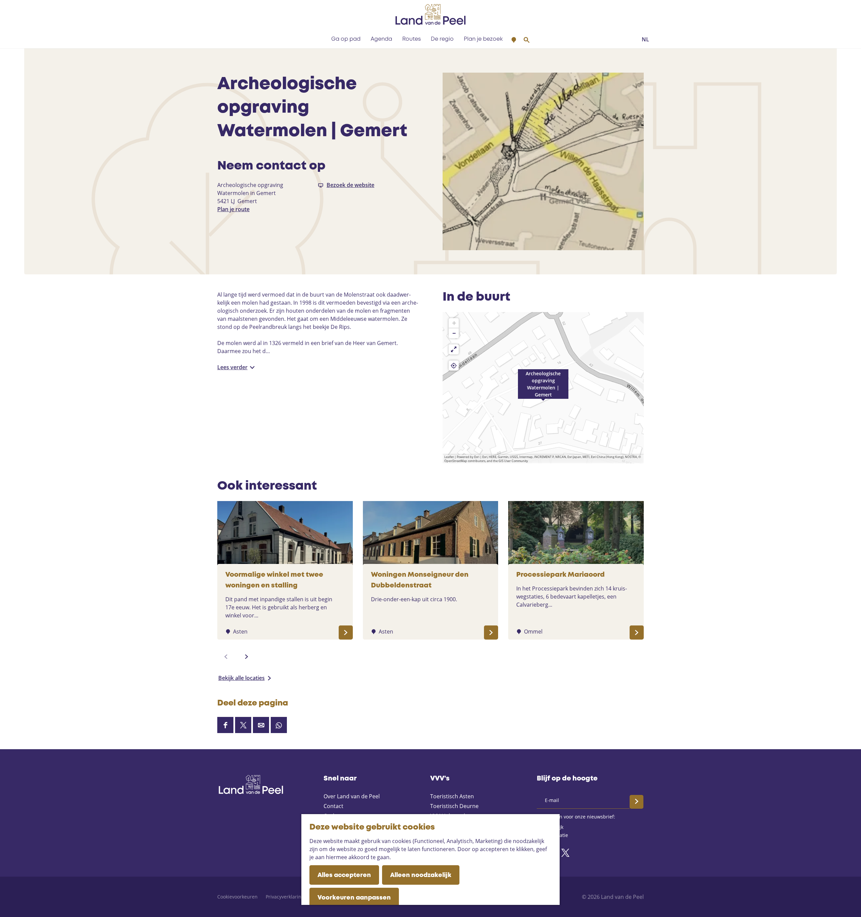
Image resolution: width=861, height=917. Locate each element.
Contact (333, 806)
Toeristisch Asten (452, 796)
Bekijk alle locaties (241, 678)
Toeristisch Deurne (454, 806)
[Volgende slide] (246, 657)
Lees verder (232, 367)
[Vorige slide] (226, 657)
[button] (543, 388)
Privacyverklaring (285, 896)
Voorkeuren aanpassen (354, 898)
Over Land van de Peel (352, 796)
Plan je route (233, 209)
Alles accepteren (344, 875)
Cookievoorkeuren (237, 896)
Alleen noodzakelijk (420, 875)
